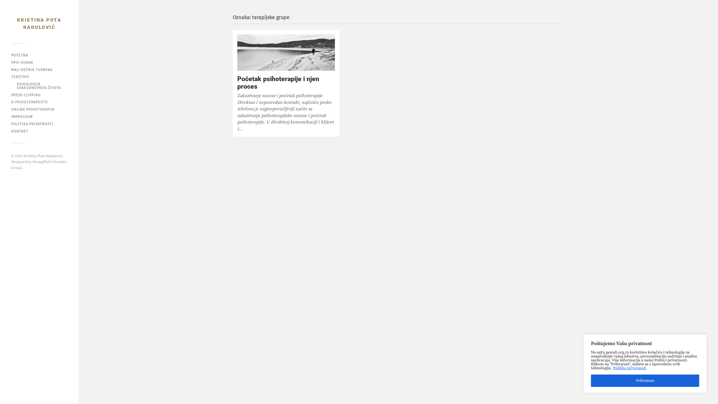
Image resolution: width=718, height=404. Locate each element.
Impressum (22, 116)
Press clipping (26, 95)
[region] (645, 363)
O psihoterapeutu (29, 102)
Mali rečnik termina (31, 70)
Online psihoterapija (32, 109)
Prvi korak (22, 62)
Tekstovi (20, 77)
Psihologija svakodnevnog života (39, 86)
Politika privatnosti (629, 368)
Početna (19, 55)
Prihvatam (645, 380)
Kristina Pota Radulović (39, 23)
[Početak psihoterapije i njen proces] (286, 52)
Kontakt (19, 131)
